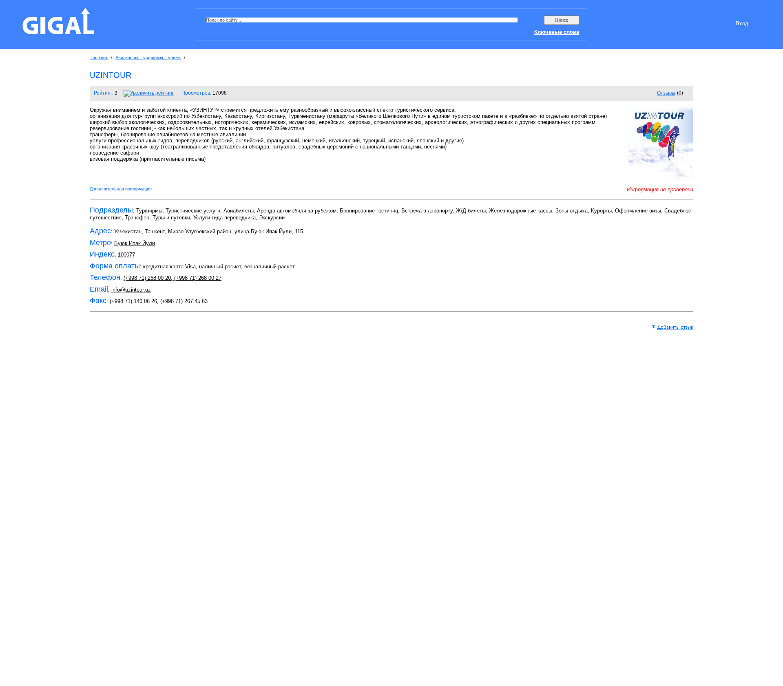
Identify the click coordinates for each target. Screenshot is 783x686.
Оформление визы (638, 211)
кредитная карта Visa (169, 266)
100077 (126, 255)
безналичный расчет (269, 266)
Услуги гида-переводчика (224, 218)
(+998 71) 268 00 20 (147, 278)
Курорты (601, 211)
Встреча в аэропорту (427, 211)
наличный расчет (220, 266)
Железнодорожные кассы (520, 211)
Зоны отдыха (571, 211)
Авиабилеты (238, 211)
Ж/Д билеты (471, 211)
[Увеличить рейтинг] (149, 93)
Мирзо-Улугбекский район (199, 231)
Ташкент (99, 57)
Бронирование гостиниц (369, 211)
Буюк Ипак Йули (134, 243)
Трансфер (137, 218)
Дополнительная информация (121, 188)
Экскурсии (272, 218)
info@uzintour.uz (131, 290)
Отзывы (666, 93)
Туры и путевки (171, 218)
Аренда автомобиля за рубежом (296, 211)
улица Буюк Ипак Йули (263, 231)
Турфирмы (149, 211)
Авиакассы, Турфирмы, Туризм (148, 57)
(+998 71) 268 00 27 (197, 278)
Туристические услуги (193, 211)
